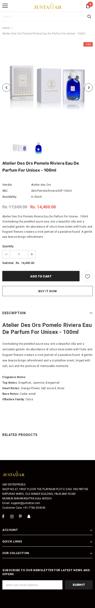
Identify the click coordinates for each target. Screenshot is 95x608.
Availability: (9, 196)
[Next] (88, 87)
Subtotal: (8, 263)
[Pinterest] (20, 516)
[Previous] (6, 87)
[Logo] (48, 5)
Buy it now (47, 291)
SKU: (5, 190)
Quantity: (8, 246)
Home (6, 28)
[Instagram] (12, 516)
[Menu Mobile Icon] (5, 6)
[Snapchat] (29, 516)
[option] (47, 87)
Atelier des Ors (41, 184)
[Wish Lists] (87, 276)
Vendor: (7, 184)
